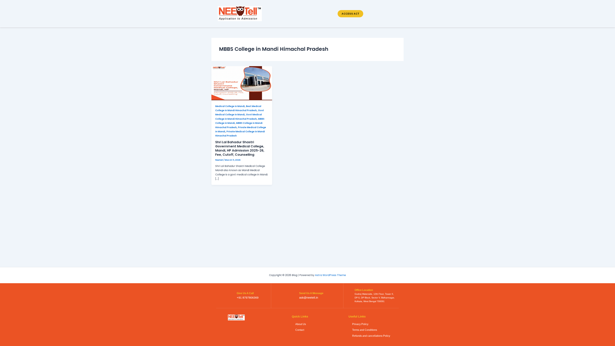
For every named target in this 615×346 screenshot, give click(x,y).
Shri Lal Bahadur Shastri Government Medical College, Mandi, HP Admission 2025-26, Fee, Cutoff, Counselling (239, 148)
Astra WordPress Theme (330, 275)
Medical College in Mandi (230, 106)
